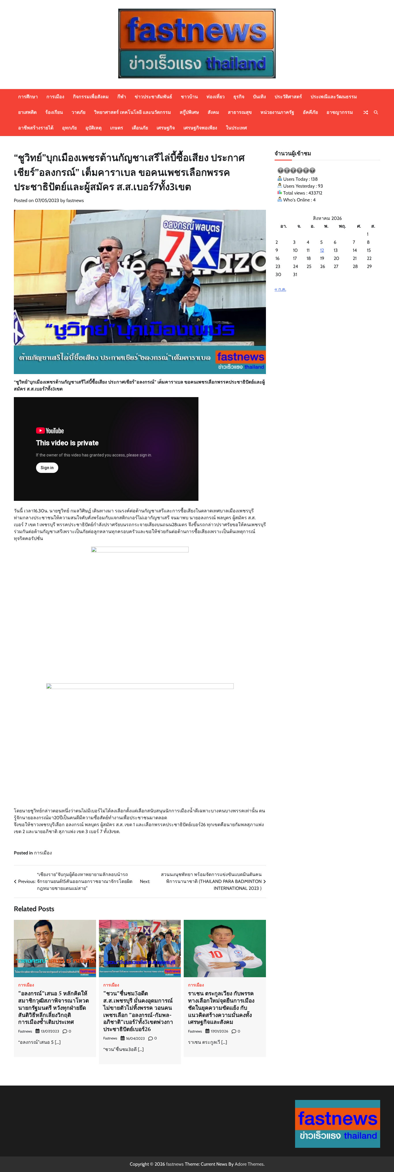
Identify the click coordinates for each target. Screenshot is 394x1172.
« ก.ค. (280, 289)
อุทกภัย (69, 128)
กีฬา (121, 96)
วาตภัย (78, 112)
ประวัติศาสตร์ (288, 96)
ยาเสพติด (27, 112)
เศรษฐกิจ (166, 128)
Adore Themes (249, 1164)
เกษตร (116, 128)
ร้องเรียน (54, 112)
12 (322, 250)
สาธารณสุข (240, 112)
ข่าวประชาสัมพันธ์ (153, 96)
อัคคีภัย (310, 112)
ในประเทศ (236, 128)
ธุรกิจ (238, 96)
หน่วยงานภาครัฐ (277, 112)
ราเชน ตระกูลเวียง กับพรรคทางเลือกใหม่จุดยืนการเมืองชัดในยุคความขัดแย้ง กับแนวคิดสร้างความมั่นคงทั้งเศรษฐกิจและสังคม (221, 1007)
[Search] (376, 112)
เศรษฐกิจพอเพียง (200, 128)
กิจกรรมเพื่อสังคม (91, 96)
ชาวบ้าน (189, 96)
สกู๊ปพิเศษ (189, 112)
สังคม (213, 112)
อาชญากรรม (340, 112)
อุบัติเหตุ (93, 128)
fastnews (75, 200)
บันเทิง (259, 96)
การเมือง (55, 96)
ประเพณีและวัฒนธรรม (334, 96)
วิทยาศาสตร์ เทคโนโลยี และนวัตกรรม (132, 112)
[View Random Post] (365, 112)
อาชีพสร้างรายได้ (35, 128)
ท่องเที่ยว (216, 96)
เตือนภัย (140, 128)
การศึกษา (28, 96)
